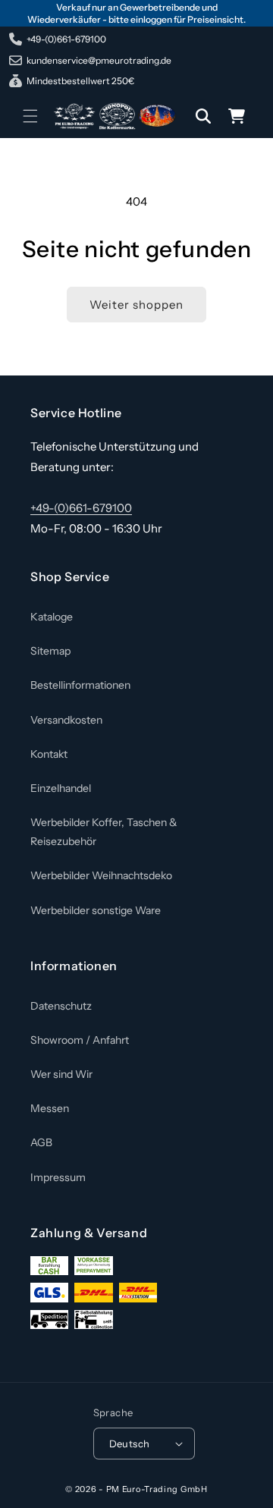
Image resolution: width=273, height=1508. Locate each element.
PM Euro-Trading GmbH (157, 1489)
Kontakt (48, 754)
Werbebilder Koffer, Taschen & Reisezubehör (103, 831)
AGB (41, 1142)
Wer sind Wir (61, 1074)
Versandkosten (66, 720)
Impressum (58, 1177)
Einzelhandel (60, 788)
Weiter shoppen (136, 304)
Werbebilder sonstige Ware (95, 910)
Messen (49, 1108)
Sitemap (50, 651)
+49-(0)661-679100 (81, 508)
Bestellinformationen (80, 685)
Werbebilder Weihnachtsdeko (101, 875)
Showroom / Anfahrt (79, 1040)
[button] (30, 116)
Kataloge (51, 617)
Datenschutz (61, 1006)
